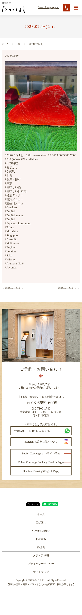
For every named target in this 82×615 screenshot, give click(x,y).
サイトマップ (41, 572)
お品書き (41, 539)
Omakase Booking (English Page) (41, 471)
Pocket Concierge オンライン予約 (41, 453)
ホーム (5, 44)
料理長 (41, 547)
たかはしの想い (41, 530)
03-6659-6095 (44, 402)
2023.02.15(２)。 (14, 287)
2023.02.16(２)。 (67, 287)
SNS (19, 44)
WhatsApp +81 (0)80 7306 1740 (31, 430)
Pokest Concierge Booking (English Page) (41, 462)
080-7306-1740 (41, 408)
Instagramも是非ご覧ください (41, 441)
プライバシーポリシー (41, 563)
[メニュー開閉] (76, 8)
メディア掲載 (41, 555)
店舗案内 (41, 522)
